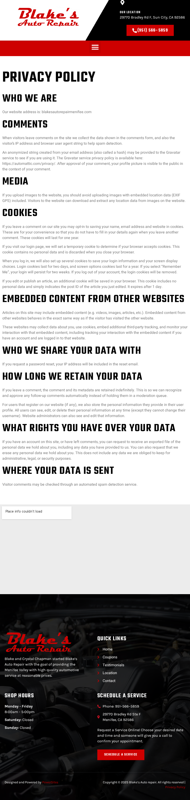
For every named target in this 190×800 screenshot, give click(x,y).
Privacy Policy (175, 787)
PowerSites (50, 782)
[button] (95, 47)
